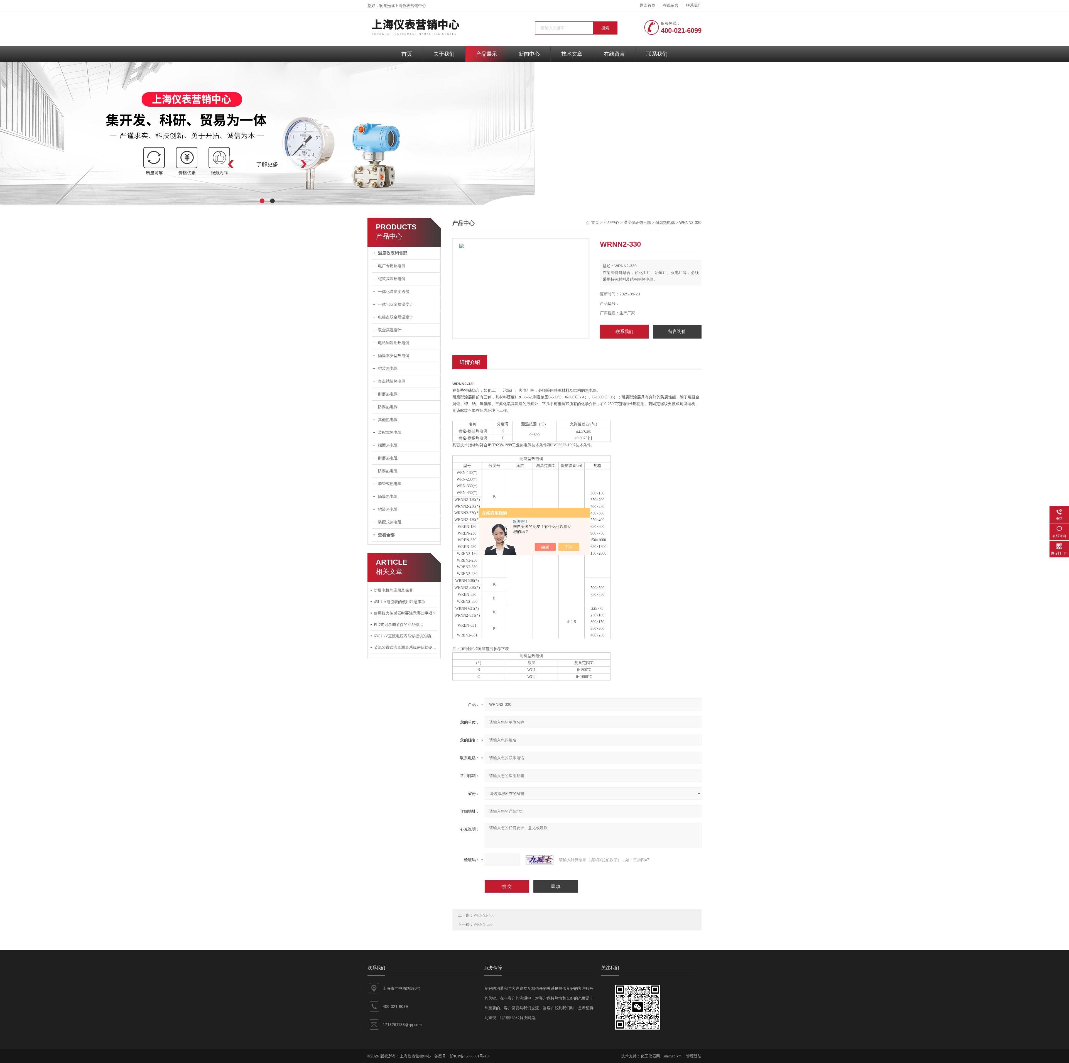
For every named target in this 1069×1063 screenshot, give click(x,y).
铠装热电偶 (388, 368)
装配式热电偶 (389, 432)
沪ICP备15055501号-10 (469, 1056)
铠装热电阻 (388, 509)
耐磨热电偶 (388, 394)
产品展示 (486, 54)
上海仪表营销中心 (410, 6)
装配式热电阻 (389, 522)
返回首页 (647, 5)
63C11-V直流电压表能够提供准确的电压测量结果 (406, 636)
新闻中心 (529, 54)
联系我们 (694, 5)
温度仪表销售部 (392, 253)
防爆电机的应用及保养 (393, 590)
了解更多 (267, 164)
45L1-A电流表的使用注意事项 (399, 602)
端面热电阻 (388, 445)
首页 (406, 54)
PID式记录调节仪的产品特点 (398, 625)
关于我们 (444, 54)
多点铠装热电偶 (391, 381)
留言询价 (677, 331)
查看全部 (386, 535)
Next (316, 164)
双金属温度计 (389, 330)
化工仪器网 (650, 1056)
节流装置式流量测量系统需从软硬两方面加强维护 (406, 647)
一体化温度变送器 (393, 292)
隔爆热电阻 (388, 496)
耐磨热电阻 (388, 458)
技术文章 (571, 54)
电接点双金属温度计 (395, 317)
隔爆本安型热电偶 (393, 356)
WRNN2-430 (484, 915)
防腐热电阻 (388, 471)
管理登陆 (694, 1056)
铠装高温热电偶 (391, 279)
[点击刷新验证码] (539, 859)
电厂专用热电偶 (391, 266)
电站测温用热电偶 (393, 343)
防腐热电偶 (388, 407)
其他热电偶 (388, 420)
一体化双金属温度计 (395, 304)
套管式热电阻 (389, 484)
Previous (218, 164)
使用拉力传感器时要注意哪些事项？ (405, 613)
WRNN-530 (483, 924)
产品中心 (611, 223)
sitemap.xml (673, 1056)
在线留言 (670, 5)
